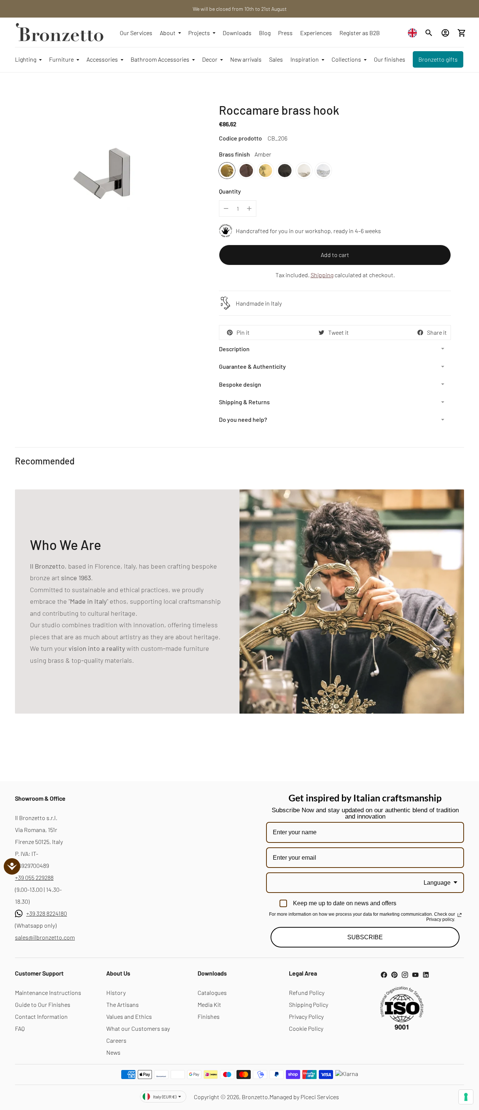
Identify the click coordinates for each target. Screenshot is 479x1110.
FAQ (20, 1028)
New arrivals (246, 59)
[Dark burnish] (246, 171)
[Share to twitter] (321, 332)
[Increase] (249, 208)
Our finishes (389, 59)
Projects (199, 32)
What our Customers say (138, 1028)
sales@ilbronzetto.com (45, 937)
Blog (265, 32)
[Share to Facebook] (420, 332)
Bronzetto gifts (438, 59)
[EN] (414, 33)
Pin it (243, 332)
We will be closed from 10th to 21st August (240, 9)
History (116, 992)
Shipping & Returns (244, 401)
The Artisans (122, 1004)
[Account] (445, 33)
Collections (346, 59)
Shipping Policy (308, 1004)
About (168, 32)
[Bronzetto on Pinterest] (394, 974)
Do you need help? (243, 419)
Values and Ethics (129, 1016)
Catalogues (212, 992)
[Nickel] (304, 171)
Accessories (102, 59)
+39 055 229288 (34, 877)
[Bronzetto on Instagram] (405, 974)
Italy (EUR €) (164, 1096)
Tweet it (338, 332)
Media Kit (209, 1004)
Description (234, 348)
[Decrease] (226, 208)
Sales (276, 59)
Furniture (61, 59)
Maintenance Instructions (48, 992)
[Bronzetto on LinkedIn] (426, 974)
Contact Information (41, 1016)
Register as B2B (359, 32)
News (113, 1052)
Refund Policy (306, 992)
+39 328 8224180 (46, 913)
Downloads (237, 32)
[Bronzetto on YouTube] (415, 974)
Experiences (316, 32)
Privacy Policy (306, 1016)
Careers (116, 1040)
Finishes (209, 1016)
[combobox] (414, 33)
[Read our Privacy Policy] (459, 914)
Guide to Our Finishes (42, 1004)
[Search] (429, 33)
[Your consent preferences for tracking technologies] (466, 1097)
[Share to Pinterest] (230, 332)
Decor (209, 59)
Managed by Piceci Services (304, 1096)
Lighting (25, 59)
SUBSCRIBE (365, 937)
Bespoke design (240, 384)
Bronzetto (255, 1096)
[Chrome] (323, 171)
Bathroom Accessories (160, 59)
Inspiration (304, 59)
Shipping (322, 274)
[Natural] (265, 171)
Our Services (136, 32)
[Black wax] (285, 171)
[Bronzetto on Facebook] (384, 974)
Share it (437, 332)
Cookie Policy (306, 1028)
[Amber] (227, 171)
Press (285, 32)
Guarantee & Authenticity (252, 366)
